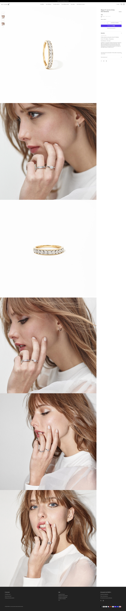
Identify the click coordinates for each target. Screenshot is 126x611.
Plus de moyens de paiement (111, 28)
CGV (59, 600)
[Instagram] (103, 600)
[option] (3, 13)
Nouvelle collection (56, 4)
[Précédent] (3, 10)
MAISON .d (8, 606)
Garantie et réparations (104, 594)
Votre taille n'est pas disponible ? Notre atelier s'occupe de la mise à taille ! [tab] (111, 53)
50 (103, 16)
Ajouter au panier (115, 22)
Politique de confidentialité (62, 597)
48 (101, 16)
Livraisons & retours (61, 594)
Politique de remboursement (63, 595)
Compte (118, 4)
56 (108, 16)
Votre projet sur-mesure (81, 4)
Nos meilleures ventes (65, 4)
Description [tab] (103, 33)
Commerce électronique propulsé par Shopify (16, 606)
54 (106, 16)
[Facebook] (100, 600)
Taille (102, 14)
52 (104, 16)
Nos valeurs (73, 4)
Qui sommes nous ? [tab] (104, 57)
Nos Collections (48, 4)
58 (109, 16)
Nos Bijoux (42, 4)
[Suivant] (3, 27)
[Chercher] (121, 4)
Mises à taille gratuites (104, 596)
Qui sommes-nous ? (8, 596)
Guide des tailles (103, 35)
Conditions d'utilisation (62, 598)
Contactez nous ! (8, 594)
